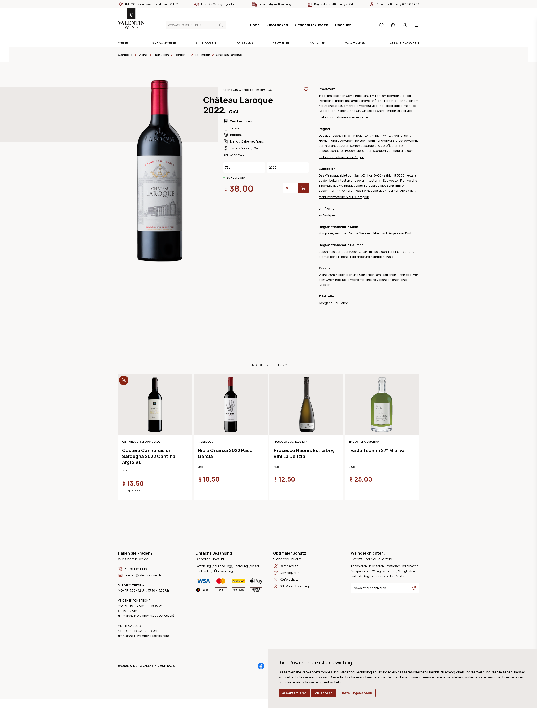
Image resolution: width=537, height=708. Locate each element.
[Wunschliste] (381, 25)
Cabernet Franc (252, 141)
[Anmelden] (405, 25)
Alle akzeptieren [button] (294, 693)
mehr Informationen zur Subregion (344, 197)
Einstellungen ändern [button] (356, 693)
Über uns (343, 24)
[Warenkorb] (393, 25)
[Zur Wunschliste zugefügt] (306, 89)
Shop (255, 24)
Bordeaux (237, 134)
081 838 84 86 (410, 4)
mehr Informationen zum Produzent (345, 117)
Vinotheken (277, 24)
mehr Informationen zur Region (341, 157)
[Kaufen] (303, 188)
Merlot (235, 141)
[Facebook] (260, 666)
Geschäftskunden (311, 24)
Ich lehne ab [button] (323, 693)
